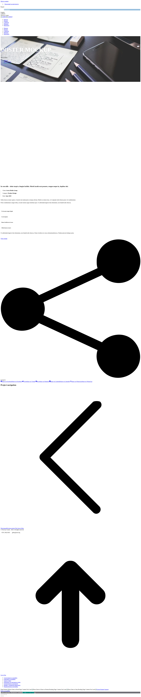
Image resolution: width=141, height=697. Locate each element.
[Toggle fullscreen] (4, 694)
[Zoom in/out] (6, 694)
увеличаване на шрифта (10, 678)
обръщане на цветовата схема (12, 682)
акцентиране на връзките (11, 683)
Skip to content (4, 1)
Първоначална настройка (11, 686)
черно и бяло (7, 681)
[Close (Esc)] (1, 694)
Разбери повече (30, 692)
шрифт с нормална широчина (12, 685)
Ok (23, 692)
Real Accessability (5, 691)
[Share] (3, 694)
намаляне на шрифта (9, 679)
